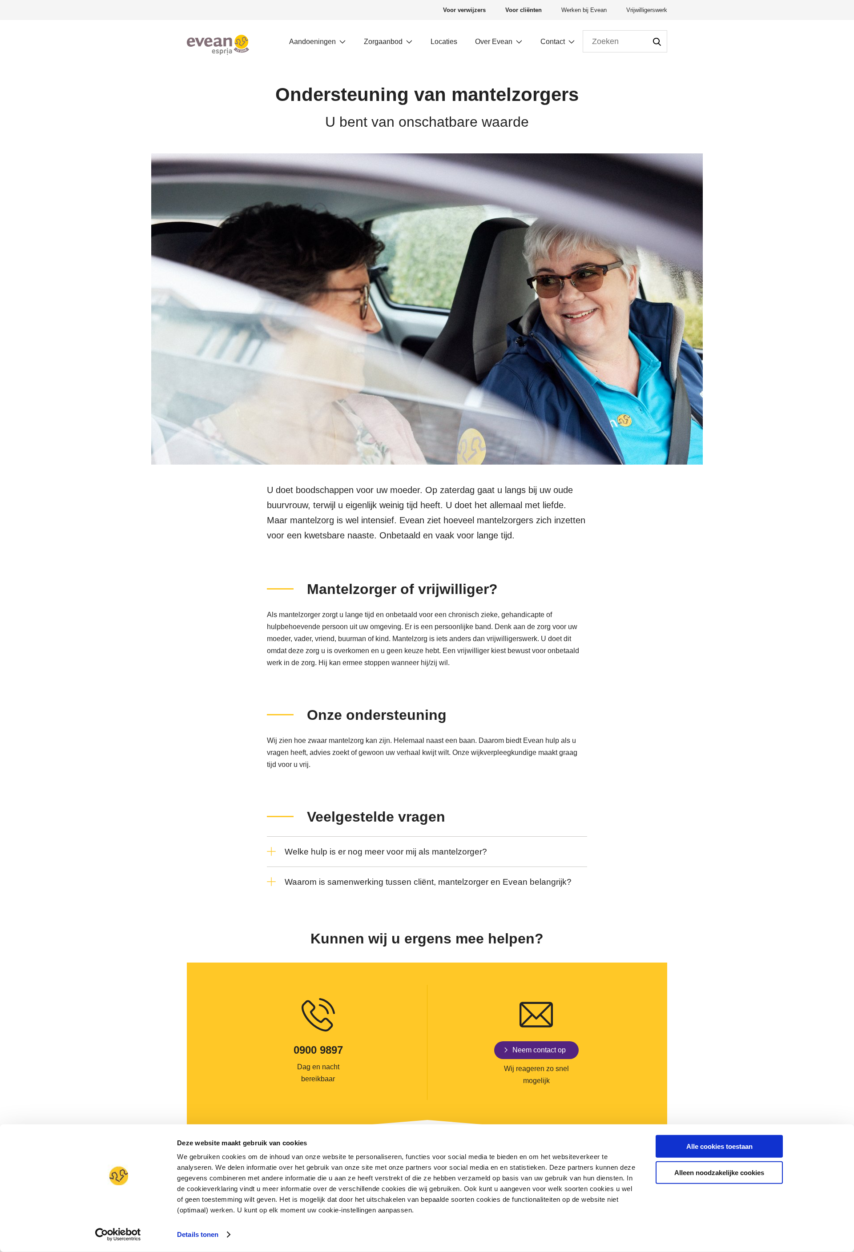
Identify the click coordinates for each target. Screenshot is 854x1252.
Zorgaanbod (383, 41)
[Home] (218, 45)
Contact (552, 41)
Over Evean (493, 41)
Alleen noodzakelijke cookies (719, 1172)
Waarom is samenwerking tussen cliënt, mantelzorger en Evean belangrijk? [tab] (428, 882)
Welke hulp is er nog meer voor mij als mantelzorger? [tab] (386, 851)
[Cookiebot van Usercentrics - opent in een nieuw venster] (118, 1234)
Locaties (444, 41)
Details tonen (197, 1234)
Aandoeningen (312, 41)
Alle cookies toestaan (719, 1146)
